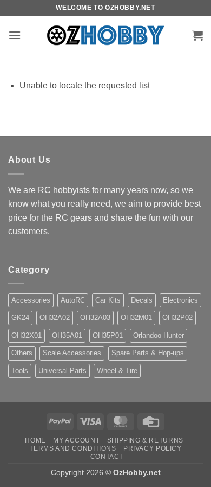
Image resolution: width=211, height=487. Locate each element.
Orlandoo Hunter (158, 335)
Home (35, 440)
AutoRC (73, 300)
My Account (76, 440)
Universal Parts (62, 371)
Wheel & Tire (117, 371)
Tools (19, 371)
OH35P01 (108, 335)
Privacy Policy (152, 448)
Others (21, 353)
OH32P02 (177, 317)
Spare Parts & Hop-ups (147, 353)
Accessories (30, 300)
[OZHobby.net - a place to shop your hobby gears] (106, 35)
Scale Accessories (72, 353)
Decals (142, 300)
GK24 (20, 317)
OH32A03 (95, 317)
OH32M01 (136, 317)
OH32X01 (26, 335)
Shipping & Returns (145, 440)
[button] (14, 35)
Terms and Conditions (72, 448)
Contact (106, 456)
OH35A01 (67, 335)
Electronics (180, 300)
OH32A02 (54, 317)
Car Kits (108, 300)
